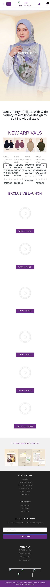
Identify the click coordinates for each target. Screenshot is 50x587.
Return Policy (25, 494)
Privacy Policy (25, 491)
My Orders (25, 508)
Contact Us (25, 511)
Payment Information (25, 485)
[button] (2, 55)
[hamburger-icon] (3, 4)
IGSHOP (31, 584)
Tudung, (6, 156)
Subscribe (25, 536)
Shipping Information (25, 482)
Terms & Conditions (25, 488)
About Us (25, 479)
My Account (25, 505)
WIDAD (5, 162)
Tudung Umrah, (8, 159)
